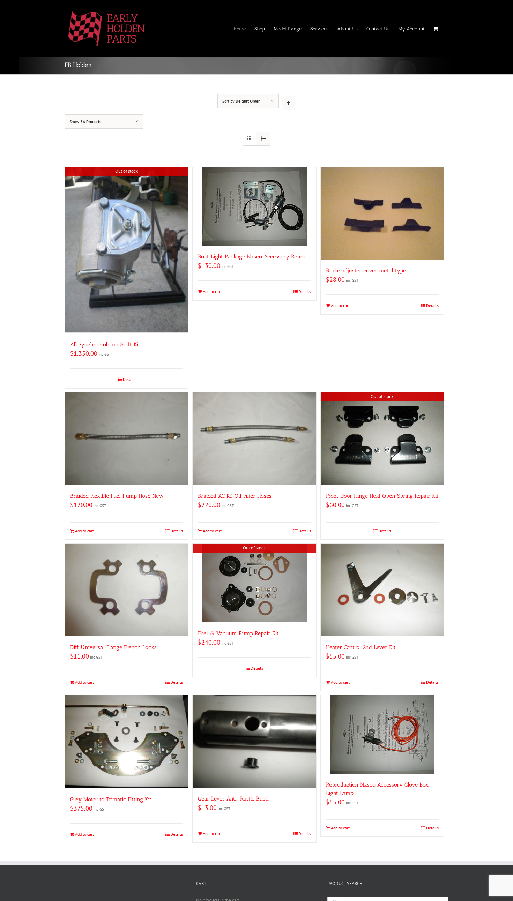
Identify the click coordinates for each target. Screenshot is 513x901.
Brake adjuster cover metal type (366, 270)
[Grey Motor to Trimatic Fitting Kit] (126, 741)
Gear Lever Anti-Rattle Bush (233, 798)
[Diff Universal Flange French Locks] (126, 590)
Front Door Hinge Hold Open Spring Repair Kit (382, 496)
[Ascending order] (288, 103)
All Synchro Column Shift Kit (105, 344)
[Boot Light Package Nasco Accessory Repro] (254, 206)
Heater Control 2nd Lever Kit (361, 647)
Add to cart (212, 291)
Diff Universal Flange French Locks (113, 647)
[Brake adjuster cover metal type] (382, 213)
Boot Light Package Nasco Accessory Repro (251, 256)
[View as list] (263, 138)
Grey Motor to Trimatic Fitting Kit (110, 799)
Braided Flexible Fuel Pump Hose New (117, 496)
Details (129, 379)
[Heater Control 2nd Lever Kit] (382, 590)
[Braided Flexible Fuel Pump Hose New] (126, 438)
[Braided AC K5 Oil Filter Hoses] (254, 438)
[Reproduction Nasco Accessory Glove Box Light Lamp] (382, 734)
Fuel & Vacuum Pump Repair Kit (238, 633)
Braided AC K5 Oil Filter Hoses (235, 496)
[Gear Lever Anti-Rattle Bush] (254, 741)
